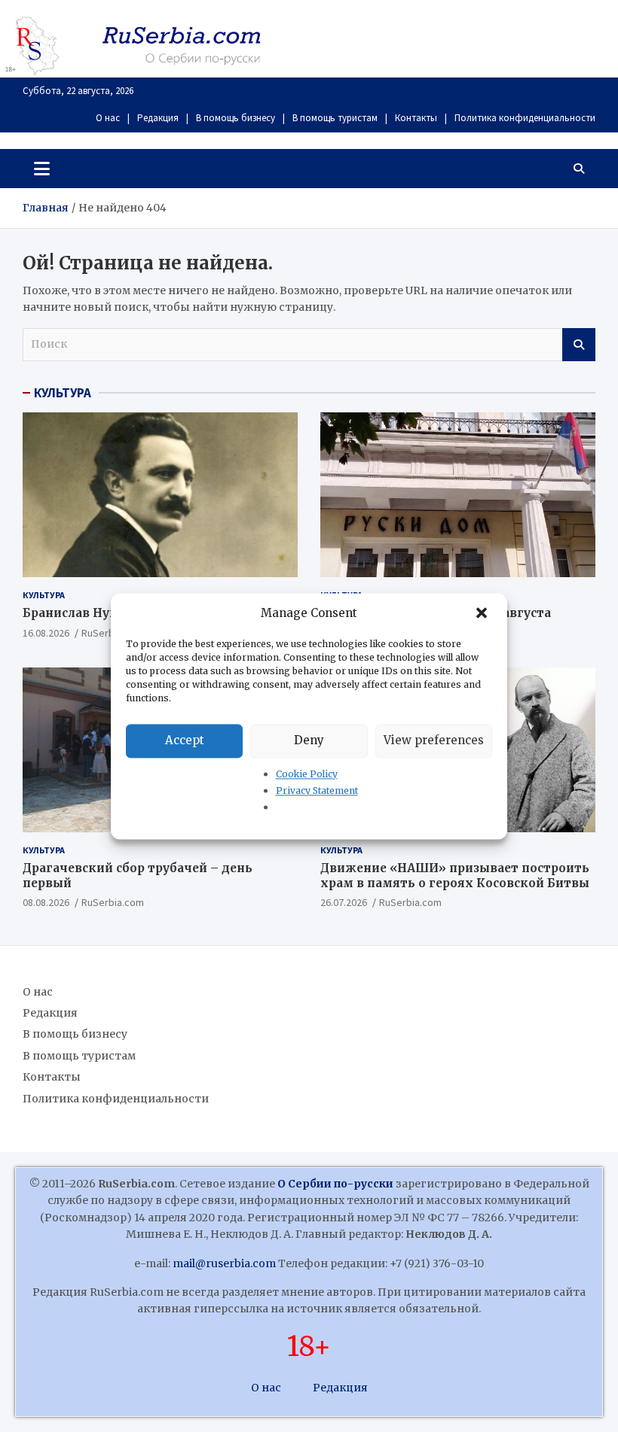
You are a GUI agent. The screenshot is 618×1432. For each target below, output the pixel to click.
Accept (184, 740)
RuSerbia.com (112, 902)
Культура (44, 594)
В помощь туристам (335, 117)
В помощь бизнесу (235, 117)
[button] (483, 613)
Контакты (416, 117)
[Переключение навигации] (42, 168)
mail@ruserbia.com (224, 1263)
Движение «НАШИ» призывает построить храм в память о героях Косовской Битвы (454, 875)
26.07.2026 (343, 902)
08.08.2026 (46, 902)
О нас (108, 117)
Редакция (158, 117)
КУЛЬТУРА (62, 393)
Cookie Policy (307, 774)
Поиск (578, 344)
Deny (309, 740)
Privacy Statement (317, 790)
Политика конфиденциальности (524, 117)
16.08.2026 (46, 633)
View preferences (434, 740)
